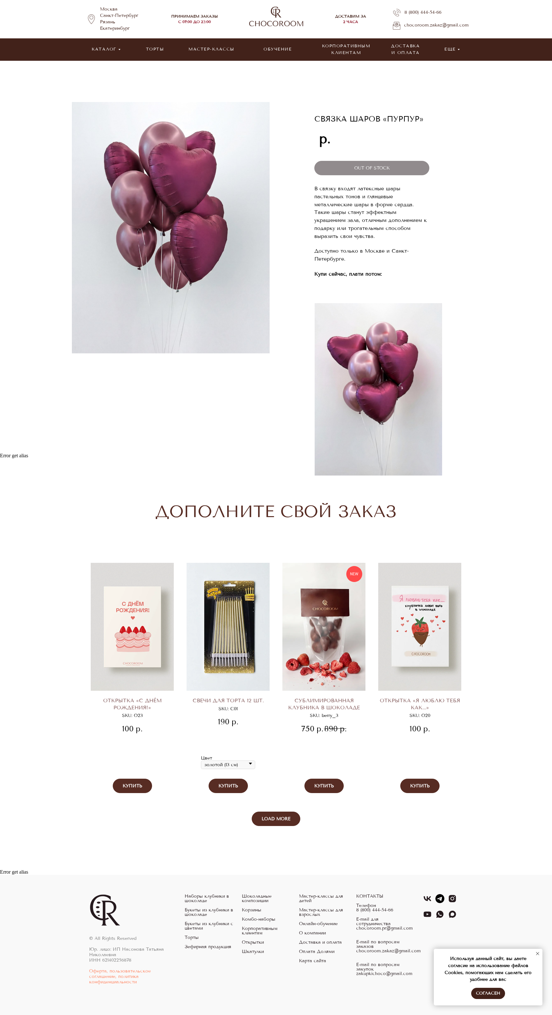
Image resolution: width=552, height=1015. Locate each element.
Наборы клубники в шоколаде (207, 898)
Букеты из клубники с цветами (209, 926)
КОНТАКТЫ (369, 896)
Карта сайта (312, 961)
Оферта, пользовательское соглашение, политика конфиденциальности (120, 976)
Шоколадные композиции (257, 898)
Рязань (107, 22)
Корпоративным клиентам (260, 930)
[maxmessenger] (452, 917)
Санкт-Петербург (119, 15)
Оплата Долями (316, 951)
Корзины (251, 910)
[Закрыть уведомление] (537, 953)
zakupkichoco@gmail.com (384, 974)
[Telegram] (439, 901)
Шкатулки (253, 951)
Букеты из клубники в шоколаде (209, 912)
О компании (312, 933)
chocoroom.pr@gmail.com (384, 928)
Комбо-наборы (258, 919)
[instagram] (452, 901)
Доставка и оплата (320, 942)
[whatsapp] (439, 917)
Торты (192, 937)
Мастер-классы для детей (321, 898)
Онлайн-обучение (318, 924)
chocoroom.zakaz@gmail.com (436, 25)
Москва (109, 9)
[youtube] (427, 917)
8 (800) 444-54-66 (422, 12)
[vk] (427, 901)
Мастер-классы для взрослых (321, 912)
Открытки (253, 942)
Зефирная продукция (208, 947)
